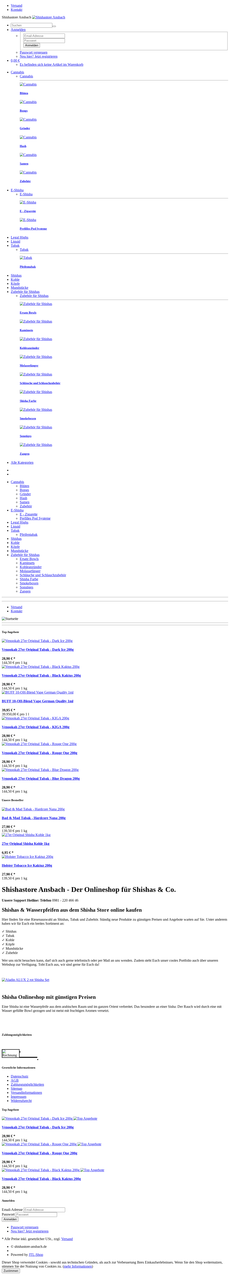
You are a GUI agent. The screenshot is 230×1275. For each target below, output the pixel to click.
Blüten (24, 486)
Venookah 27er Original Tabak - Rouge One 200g (39, 753)
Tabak (15, 245)
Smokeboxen (29, 583)
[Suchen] (54, 26)
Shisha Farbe (29, 579)
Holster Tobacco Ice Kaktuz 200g (27, 865)
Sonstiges (26, 587)
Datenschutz (19, 1076)
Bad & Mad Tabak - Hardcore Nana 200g (34, 818)
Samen (24, 502)
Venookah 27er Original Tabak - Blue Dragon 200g (41, 778)
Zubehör (26, 506)
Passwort (8, 1214)
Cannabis (17, 72)
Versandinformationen (26, 1092)
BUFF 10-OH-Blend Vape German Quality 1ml (37, 701)
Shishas (16, 275)
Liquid (15, 241)
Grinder (25, 494)
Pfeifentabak (29, 534)
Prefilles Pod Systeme (35, 518)
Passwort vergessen (33, 52)
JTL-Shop (36, 1255)
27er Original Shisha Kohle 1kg (25, 843)
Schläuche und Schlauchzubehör (43, 575)
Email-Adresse (12, 1210)
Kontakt (16, 9)
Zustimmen (11, 1271)
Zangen (25, 591)
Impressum (18, 1097)
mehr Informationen (78, 1266)
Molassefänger (30, 571)
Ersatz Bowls (29, 559)
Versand (16, 5)
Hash (23, 498)
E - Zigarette (29, 514)
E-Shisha (17, 190)
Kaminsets (27, 563)
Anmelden (31, 45)
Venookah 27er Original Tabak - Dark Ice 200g (38, 649)
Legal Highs (19, 237)
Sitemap (16, 1088)
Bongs (24, 490)
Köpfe (15, 283)
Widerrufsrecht (21, 1101)
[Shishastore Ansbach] (48, 17)
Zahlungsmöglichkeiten (27, 1084)
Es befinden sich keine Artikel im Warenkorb (51, 64)
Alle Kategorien (22, 462)
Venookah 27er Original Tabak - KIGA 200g (35, 727)
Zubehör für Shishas (25, 292)
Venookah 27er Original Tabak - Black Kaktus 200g (41, 675)
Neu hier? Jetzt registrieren (39, 56)
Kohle (15, 279)
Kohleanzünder (31, 567)
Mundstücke (19, 287)
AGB (15, 1080)
